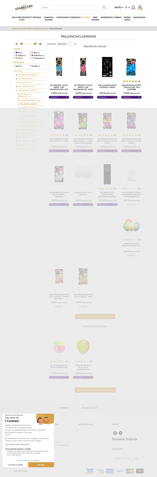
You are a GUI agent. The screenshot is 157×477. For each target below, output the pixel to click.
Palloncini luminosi (28, 104)
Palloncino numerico (27, 75)
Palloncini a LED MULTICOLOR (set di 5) (131, 244)
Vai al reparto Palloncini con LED (95, 316)
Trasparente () (39, 58)
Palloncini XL (24, 137)
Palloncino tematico (27, 141)
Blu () (20, 53)
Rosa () (36, 53)
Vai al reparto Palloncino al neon (95, 390)
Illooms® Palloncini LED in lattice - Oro (83, 295)
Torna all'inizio (91, 408)
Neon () (19, 66)
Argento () (22, 55)
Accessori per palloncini (27, 126)
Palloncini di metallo (26, 122)
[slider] (21, 43)
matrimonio (106, 17)
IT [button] (126, 7)
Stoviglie (37, 17)
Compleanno (62, 17)
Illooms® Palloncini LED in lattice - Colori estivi (107, 141)
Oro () (20, 58)
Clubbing (117, 17)
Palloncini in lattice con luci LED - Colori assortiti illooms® (83, 141)
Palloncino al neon (27, 112)
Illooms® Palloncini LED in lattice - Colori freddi (131, 141)
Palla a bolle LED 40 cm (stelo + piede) (107, 86)
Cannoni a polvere (49, 18)
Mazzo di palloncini (24, 145)
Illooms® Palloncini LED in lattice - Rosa (58, 140)
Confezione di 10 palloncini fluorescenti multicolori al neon (83, 368)
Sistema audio (127, 18)
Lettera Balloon (25, 79)
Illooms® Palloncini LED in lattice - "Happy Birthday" (59, 296)
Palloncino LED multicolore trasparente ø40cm (107, 194)
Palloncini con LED (26, 108)
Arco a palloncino (24, 133)
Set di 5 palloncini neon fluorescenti (59, 366)
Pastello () (36, 66)
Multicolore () (39, 55)
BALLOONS (85, 17)
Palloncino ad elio (26, 86)
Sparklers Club (17, 28)
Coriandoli (74, 17)
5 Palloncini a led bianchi (83, 193)
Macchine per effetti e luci (22, 18)
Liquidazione (139, 17)
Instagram (63, 408)
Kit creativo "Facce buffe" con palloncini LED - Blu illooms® (59, 88)
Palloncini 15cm (23, 149)
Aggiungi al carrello (54, 98)
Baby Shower (95, 18)
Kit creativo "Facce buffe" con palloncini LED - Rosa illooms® (83, 88)
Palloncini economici (40, 28)
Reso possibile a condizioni (57, 445)
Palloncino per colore (28, 130)
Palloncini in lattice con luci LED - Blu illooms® (131, 87)
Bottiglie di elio (23, 83)
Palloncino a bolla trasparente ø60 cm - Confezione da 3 (131, 194)
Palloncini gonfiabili (26, 100)
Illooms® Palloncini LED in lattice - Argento (58, 194)
